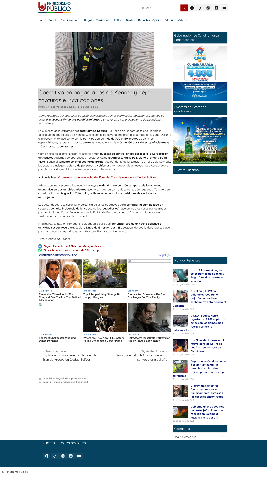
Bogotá (60, 378)
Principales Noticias (76, 378)
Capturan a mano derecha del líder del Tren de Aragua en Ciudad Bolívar (107, 177)
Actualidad (49, 378)
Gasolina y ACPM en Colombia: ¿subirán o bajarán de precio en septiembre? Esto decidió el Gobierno (199, 298)
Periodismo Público (87, 106)
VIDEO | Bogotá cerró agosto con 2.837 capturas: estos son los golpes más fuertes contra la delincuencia (199, 323)
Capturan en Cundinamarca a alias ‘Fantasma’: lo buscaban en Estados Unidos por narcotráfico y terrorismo (199, 368)
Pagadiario (69, 381)
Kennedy (57, 381)
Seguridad (82, 381)
